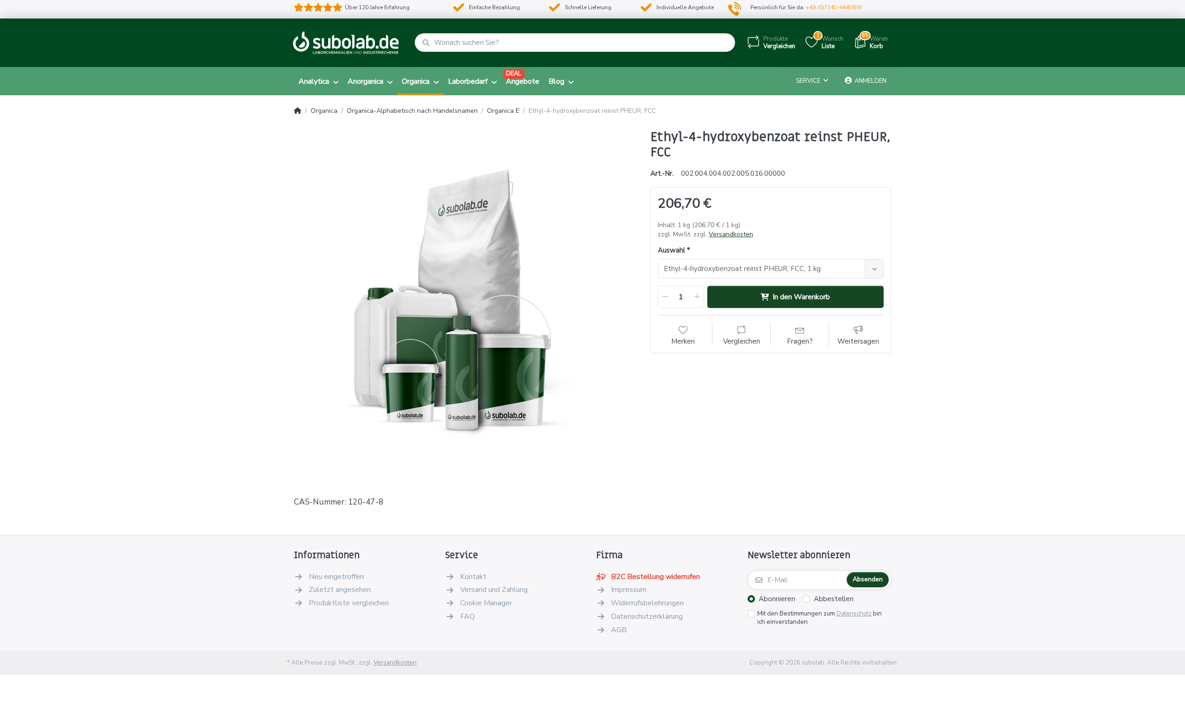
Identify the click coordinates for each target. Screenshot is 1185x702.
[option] (465, 300)
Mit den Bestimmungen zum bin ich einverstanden (819, 618)
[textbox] (763, 268)
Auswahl (671, 250)
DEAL (513, 73)
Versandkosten (731, 234)
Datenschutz (854, 613)
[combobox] (771, 268)
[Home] (297, 111)
